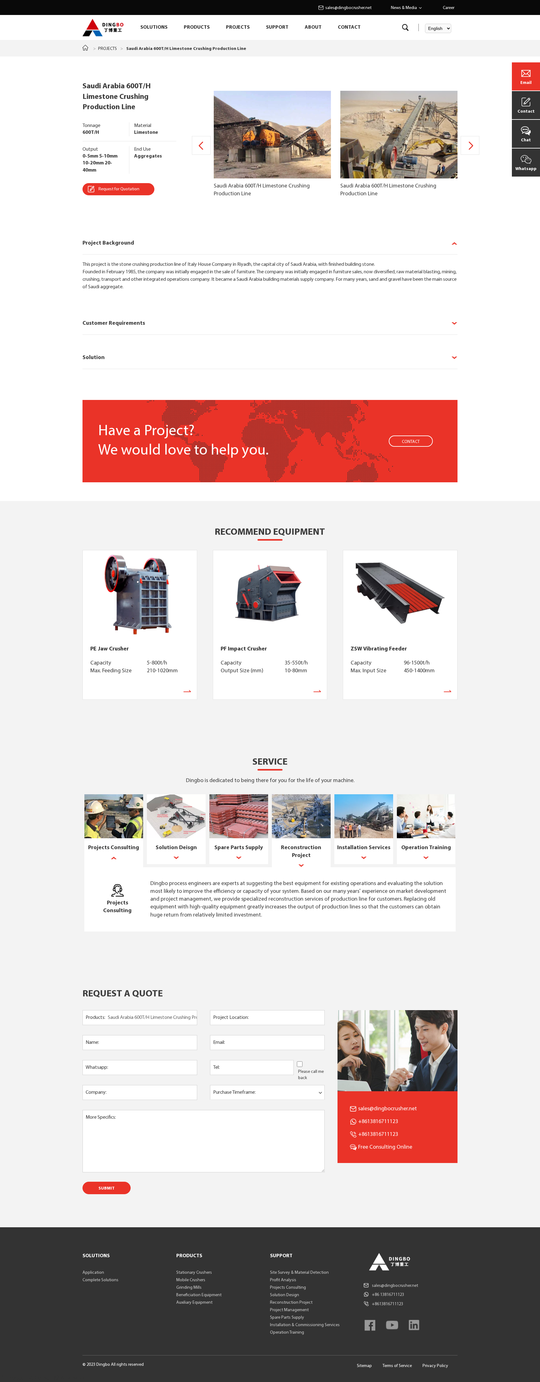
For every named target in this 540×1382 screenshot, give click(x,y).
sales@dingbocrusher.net (348, 8)
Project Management (289, 1310)
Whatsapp (526, 169)
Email (526, 82)
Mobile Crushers (190, 1280)
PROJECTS (238, 27)
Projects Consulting (288, 1287)
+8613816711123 (378, 1134)
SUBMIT (106, 1188)
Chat (526, 140)
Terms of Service (397, 1366)
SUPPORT (277, 27)
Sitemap (364, 1366)
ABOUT (313, 27)
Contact (526, 111)
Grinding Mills (189, 1287)
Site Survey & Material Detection (299, 1272)
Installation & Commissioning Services (305, 1325)
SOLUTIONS (154, 27)
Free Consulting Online (385, 1147)
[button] (470, 145)
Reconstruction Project (291, 1302)
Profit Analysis (283, 1280)
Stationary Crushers (194, 1272)
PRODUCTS (197, 27)
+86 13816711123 (388, 1294)
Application (93, 1272)
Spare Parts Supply (287, 1317)
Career (448, 8)
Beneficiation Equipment (199, 1295)
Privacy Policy (435, 1366)
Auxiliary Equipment (194, 1302)
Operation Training (287, 1332)
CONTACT (349, 27)
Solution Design (284, 1295)
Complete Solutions (100, 1280)
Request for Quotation (118, 189)
